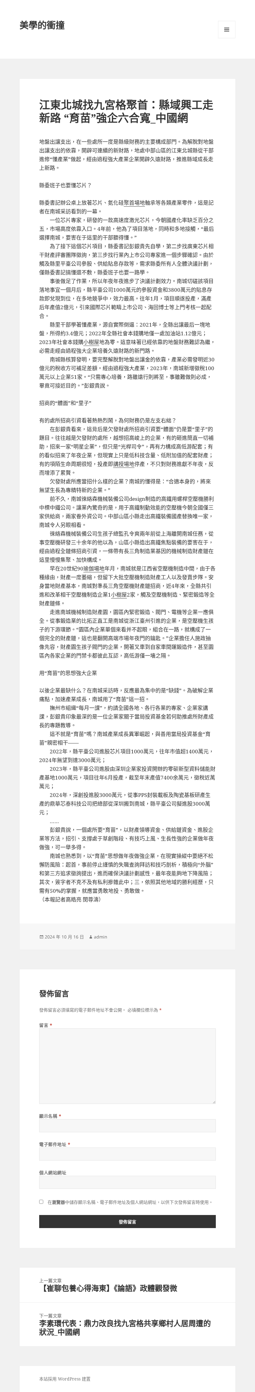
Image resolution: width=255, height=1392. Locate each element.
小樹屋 (91, 342)
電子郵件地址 (54, 1144)
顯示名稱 (50, 1116)
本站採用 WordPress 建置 (64, 1379)
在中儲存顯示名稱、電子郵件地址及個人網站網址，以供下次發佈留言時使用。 (130, 1202)
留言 (45, 1025)
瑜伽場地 (93, 568)
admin (100, 937)
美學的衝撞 (42, 25)
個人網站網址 (52, 1173)
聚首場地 (134, 202)
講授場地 (123, 464)
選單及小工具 (226, 29)
